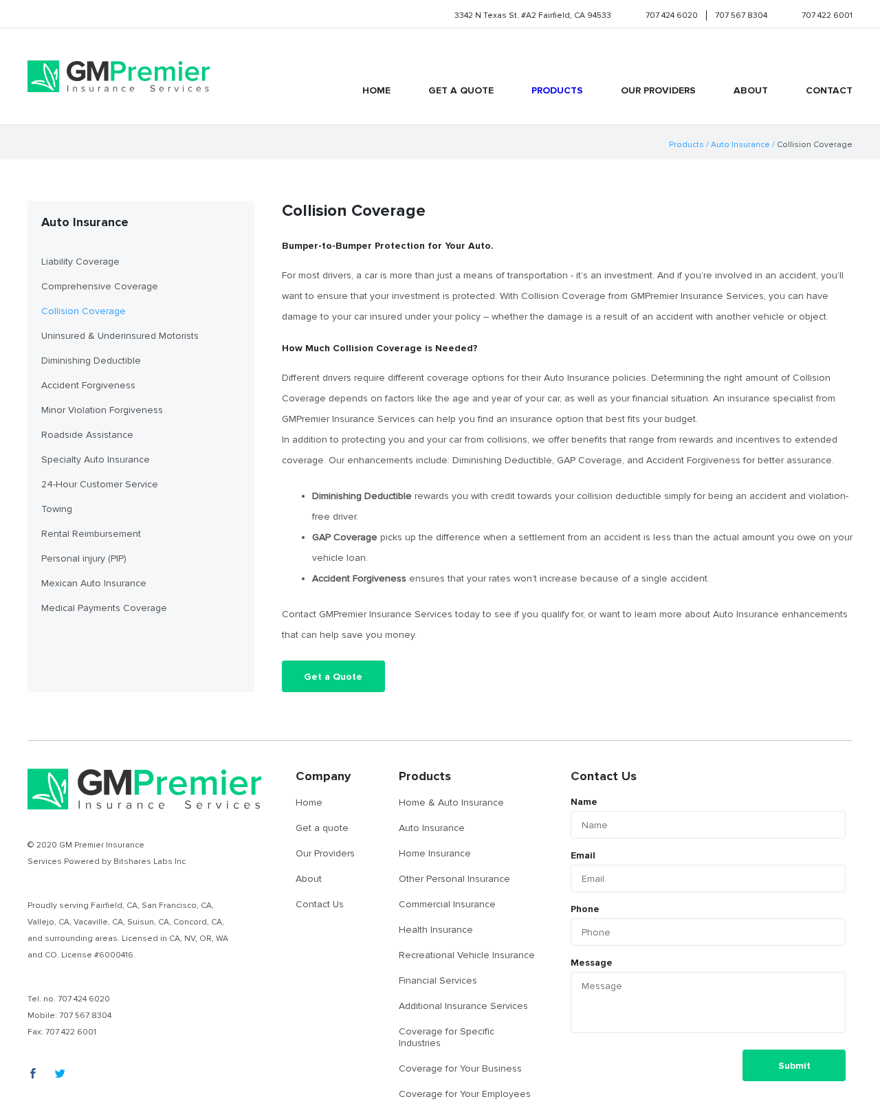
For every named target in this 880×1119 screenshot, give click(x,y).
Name (584, 802)
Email (583, 855)
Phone (585, 909)
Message (592, 962)
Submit (794, 1066)
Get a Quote (333, 677)
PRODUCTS (557, 90)
